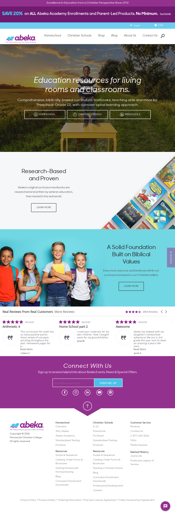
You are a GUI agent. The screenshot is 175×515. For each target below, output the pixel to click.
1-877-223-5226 (139, 436)
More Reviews (65, 311)
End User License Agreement (100, 500)
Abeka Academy (65, 436)
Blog (58, 476)
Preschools (99, 431)
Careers (97, 490)
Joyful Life (136, 456)
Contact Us (150, 35)
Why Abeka (62, 431)
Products (61, 445)
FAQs (133, 440)
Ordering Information (70, 500)
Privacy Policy (28, 500)
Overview (61, 426)
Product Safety (47, 500)
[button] (162, 311)
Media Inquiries (138, 445)
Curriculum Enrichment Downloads (68, 483)
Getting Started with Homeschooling (67, 470)
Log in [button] (136, 25)
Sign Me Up (108, 383)
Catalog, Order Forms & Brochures (69, 462)
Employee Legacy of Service (142, 462)
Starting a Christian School (108, 468)
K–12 (95, 426)
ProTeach (98, 436)
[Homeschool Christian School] (64, 392)
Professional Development (108, 486)
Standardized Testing (68, 440)
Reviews (135, 426)
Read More (11, 349)
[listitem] (69, 332)
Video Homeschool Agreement (136, 500)
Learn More (44, 207)
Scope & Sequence (66, 455)
